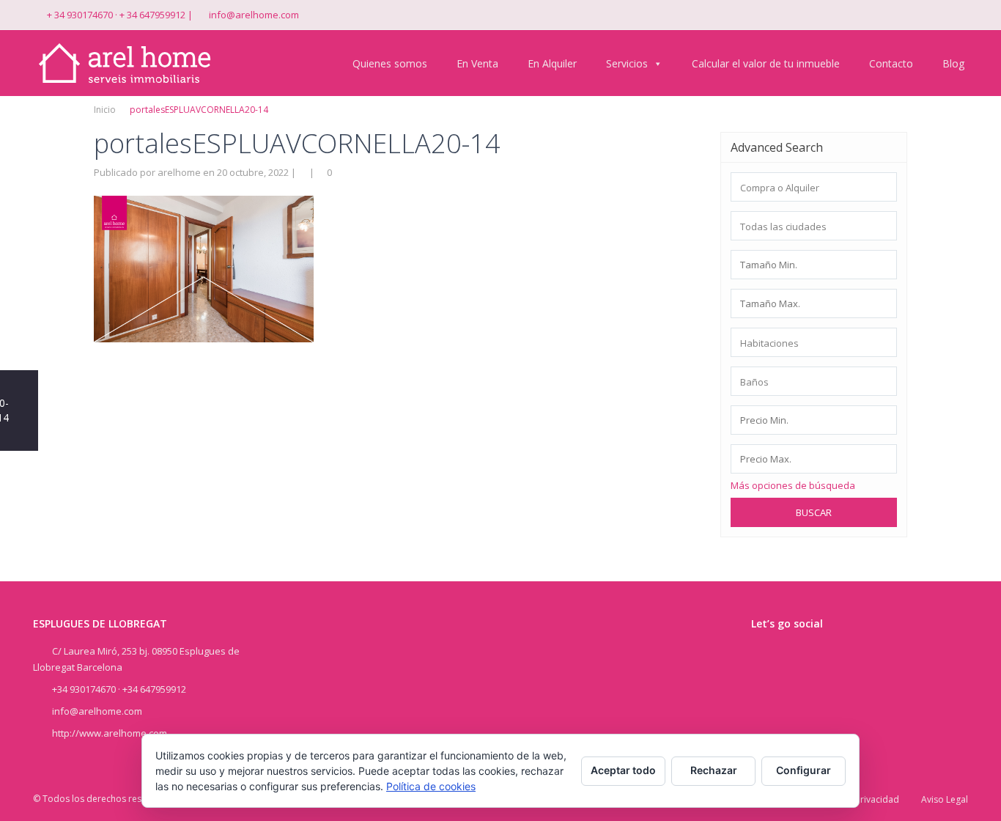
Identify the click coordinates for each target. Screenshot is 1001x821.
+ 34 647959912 (152, 14)
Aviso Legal (944, 799)
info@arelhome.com (254, 14)
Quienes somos (389, 63)
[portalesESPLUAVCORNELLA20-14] (204, 267)
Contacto (891, 63)
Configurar (803, 770)
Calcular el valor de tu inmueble (766, 63)
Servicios (627, 63)
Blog (953, 63)
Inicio (105, 109)
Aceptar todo (623, 770)
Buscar (814, 512)
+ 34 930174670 (80, 14)
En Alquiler (552, 63)
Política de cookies (431, 786)
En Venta (477, 63)
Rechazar (713, 770)
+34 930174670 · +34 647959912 (119, 689)
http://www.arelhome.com (109, 733)
